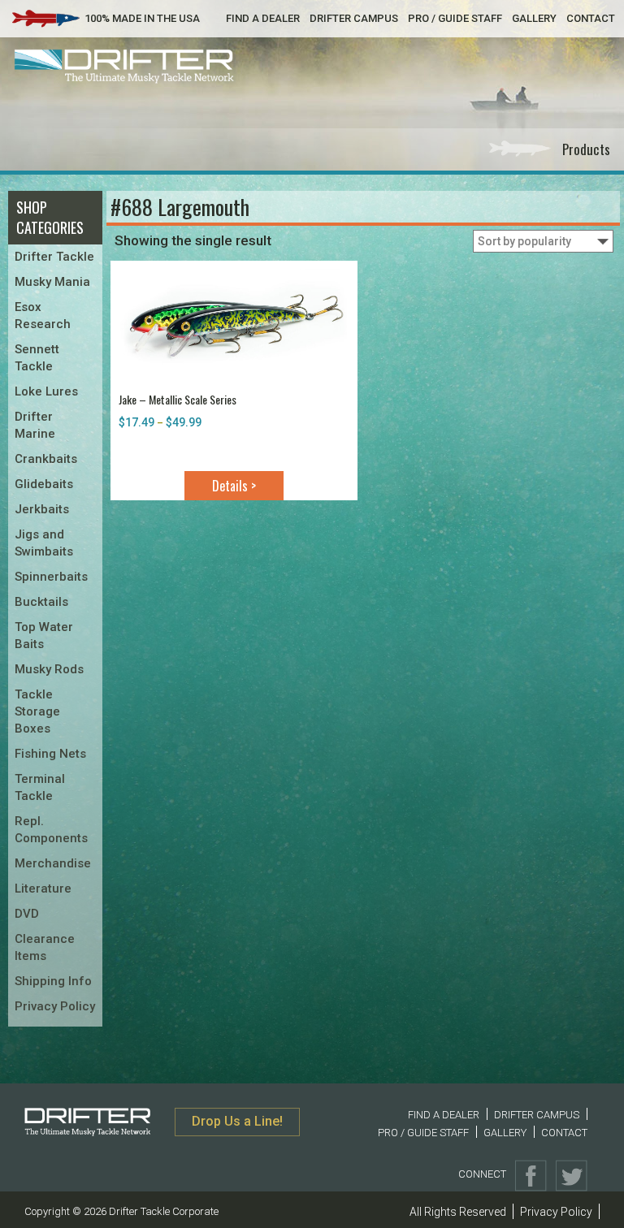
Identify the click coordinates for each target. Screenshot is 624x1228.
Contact (590, 18)
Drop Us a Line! (237, 1121)
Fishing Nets (50, 753)
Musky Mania (52, 282)
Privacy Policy (55, 1006)
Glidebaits (44, 484)
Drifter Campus (354, 18)
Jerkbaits (42, 509)
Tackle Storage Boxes (37, 711)
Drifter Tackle (54, 256)
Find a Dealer (263, 18)
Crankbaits (46, 459)
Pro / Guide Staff (455, 18)
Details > (234, 485)
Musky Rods (49, 669)
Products (586, 149)
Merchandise (53, 863)
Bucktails (41, 602)
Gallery (534, 18)
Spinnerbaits (51, 576)
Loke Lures (46, 391)
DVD (27, 913)
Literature (43, 888)
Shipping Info (53, 981)
